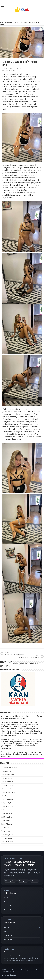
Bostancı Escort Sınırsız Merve (29, 656)
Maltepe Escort (8, 817)
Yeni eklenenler (9, 902)
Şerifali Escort (7, 824)
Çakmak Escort (8, 785)
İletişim (6, 927)
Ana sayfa (5, 975)
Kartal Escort (7, 810)
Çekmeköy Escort (8, 789)
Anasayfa (5, 22)
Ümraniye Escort (8, 835)
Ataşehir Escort (8, 771)
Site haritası (8, 935)
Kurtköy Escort (8, 813)
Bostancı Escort (8, 782)
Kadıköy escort (9, 409)
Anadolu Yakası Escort (10, 767)
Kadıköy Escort (14, 22)
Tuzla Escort (7, 831)
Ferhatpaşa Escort (9, 792)
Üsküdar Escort (8, 842)
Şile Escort (6, 827)
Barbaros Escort (8, 775)
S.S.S (5, 931)
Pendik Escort (7, 820)
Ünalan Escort (7, 838)
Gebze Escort (7, 796)
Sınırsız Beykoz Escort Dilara (14, 653)
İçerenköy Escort (8, 803)
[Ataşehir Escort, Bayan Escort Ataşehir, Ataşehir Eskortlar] (22, 9)
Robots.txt (8, 939)
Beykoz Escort (7, 778)
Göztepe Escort (8, 799)
